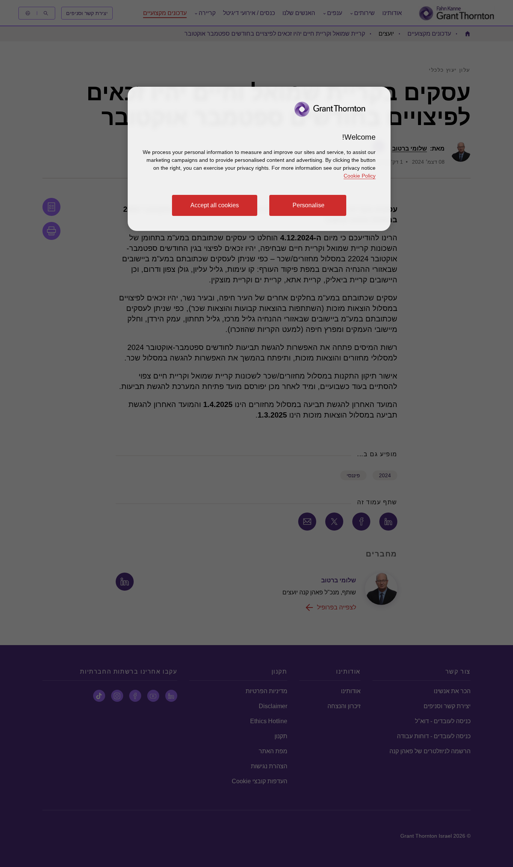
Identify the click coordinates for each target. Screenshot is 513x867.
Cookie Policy (360, 176)
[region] (259, 159)
